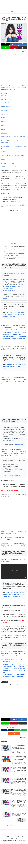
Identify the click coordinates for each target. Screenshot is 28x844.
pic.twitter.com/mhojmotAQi (9, 290)
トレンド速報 (4, 681)
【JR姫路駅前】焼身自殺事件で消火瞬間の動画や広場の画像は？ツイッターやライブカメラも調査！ (14, 670)
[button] (22, 47)
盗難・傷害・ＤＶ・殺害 (7, 99)
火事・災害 (3, 95)
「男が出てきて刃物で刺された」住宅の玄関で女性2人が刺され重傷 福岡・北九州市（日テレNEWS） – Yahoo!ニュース (14, 594)
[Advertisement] (14, 69)
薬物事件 (3, 117)
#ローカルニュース (8, 288)
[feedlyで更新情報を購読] (20, 730)
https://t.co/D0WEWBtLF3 (12, 286)
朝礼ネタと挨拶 (4, 142)
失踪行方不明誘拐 (5, 114)
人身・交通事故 (4, 110)
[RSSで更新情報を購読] (14, 733)
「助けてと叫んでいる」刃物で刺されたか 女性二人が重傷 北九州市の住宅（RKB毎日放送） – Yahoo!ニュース (14, 314)
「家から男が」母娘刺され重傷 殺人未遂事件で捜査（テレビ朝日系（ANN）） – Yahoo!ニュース (14, 366)
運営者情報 (7, 836)
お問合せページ (14, 838)
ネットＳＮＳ (4, 133)
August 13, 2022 (19, 444)
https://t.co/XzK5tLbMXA (8, 440)
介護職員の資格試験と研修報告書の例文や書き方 (12, 155)
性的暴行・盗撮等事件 (6, 106)
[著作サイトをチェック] (7, 730)
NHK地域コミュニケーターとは (8, 166)
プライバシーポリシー (20, 836)
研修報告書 (3, 151)
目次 (12, 243)
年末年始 (3, 159)
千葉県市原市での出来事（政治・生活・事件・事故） (13, 136)
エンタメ (3, 129)
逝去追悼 (3, 125)
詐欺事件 (3, 121)
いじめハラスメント (5, 102)
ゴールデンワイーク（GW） (7, 163)
